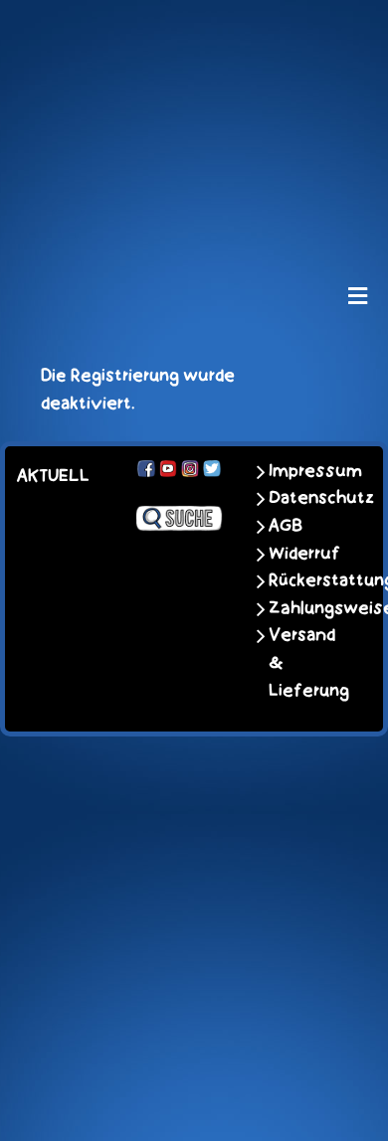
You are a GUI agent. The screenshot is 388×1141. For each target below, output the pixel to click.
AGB (285, 526)
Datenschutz (305, 498)
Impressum (305, 471)
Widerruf (304, 554)
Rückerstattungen (305, 580)
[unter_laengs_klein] (194, 218)
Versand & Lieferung (305, 662)
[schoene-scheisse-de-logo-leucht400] (194, 32)
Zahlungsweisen (305, 608)
